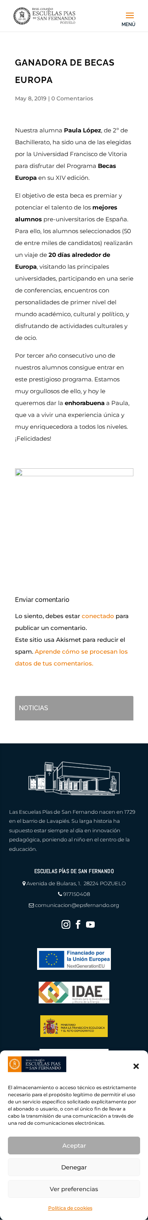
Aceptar (74, 1145)
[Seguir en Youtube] (90, 924)
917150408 (76, 894)
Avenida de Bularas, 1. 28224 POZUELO (76, 883)
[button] (136, 1066)
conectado (98, 616)
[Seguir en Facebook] (78, 924)
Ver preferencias (74, 1189)
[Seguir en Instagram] (66, 924)
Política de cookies (70, 1208)
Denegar (74, 1167)
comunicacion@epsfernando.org (77, 905)
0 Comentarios (72, 98)
